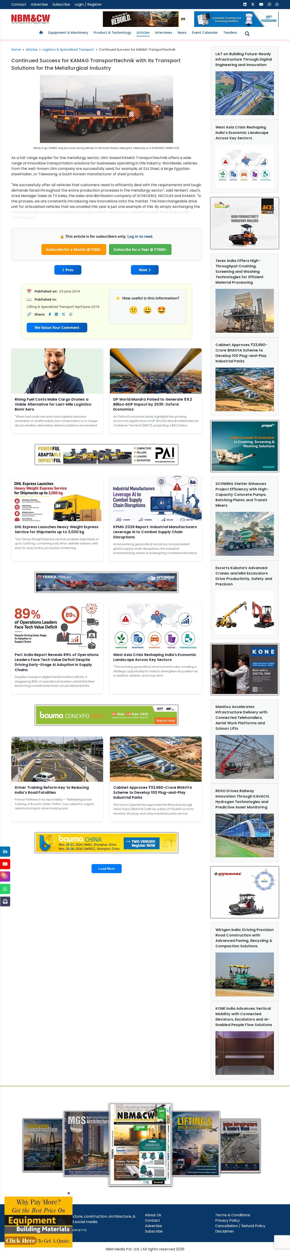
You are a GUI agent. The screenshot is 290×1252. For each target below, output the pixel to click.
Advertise (39, 4)
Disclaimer (224, 1231)
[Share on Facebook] (50, 314)
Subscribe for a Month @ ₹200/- (74, 249)
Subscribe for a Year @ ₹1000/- (140, 249)
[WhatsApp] (5, 889)
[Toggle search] (247, 33)
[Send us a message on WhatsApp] (277, 4)
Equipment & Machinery (68, 32)
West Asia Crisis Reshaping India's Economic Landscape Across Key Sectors (154, 657)
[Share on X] (63, 314)
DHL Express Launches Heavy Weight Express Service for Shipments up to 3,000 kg (56, 529)
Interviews (163, 32)
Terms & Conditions (232, 1215)
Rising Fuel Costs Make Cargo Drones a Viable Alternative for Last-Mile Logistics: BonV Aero (53, 404)
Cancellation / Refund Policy (240, 1225)
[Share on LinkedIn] (56, 314)
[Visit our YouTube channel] (261, 4)
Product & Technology (112, 32)
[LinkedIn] (5, 851)
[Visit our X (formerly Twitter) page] (253, 4)
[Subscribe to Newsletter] (5, 901)
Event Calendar (205, 32)
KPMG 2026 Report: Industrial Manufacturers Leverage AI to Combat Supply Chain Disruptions (155, 532)
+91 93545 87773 (75, 1230)
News (182, 32)
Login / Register (88, 4)
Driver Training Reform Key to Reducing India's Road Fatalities (52, 790)
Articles (143, 32)
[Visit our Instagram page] (269, 4)
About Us (153, 1215)
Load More (106, 868)
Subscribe (61, 4)
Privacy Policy (227, 1220)
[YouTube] (5, 864)
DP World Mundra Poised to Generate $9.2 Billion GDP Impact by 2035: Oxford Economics (152, 404)
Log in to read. (140, 236)
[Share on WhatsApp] (70, 314)
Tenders (230, 32)
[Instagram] (5, 876)
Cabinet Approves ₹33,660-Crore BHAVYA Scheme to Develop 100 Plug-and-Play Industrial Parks (152, 792)
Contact (18, 4)
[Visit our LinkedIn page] (244, 4)
